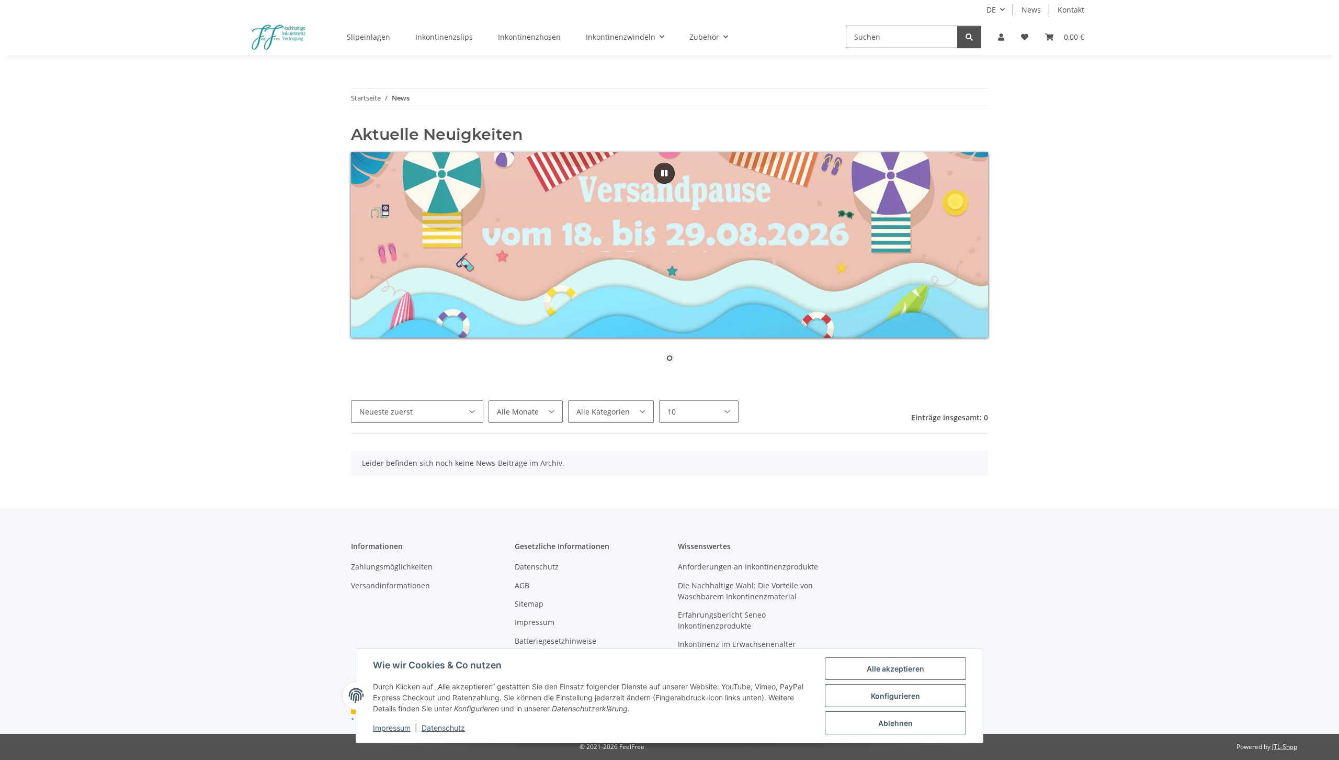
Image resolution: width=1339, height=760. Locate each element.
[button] (1001, 37)
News (1031, 10)
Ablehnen (895, 723)
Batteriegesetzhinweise (555, 641)
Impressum (392, 727)
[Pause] (664, 173)
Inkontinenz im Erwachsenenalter (737, 644)
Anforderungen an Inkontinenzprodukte (748, 567)
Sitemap (529, 604)
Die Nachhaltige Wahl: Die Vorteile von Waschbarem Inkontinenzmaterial (745, 590)
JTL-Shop (1284, 746)
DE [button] (991, 10)
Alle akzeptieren (895, 668)
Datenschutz (443, 727)
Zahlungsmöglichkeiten (392, 567)
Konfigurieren (895, 695)
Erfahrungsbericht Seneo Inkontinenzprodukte (722, 620)
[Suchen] (969, 37)
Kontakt (1071, 10)
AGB (522, 585)
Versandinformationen (390, 585)
